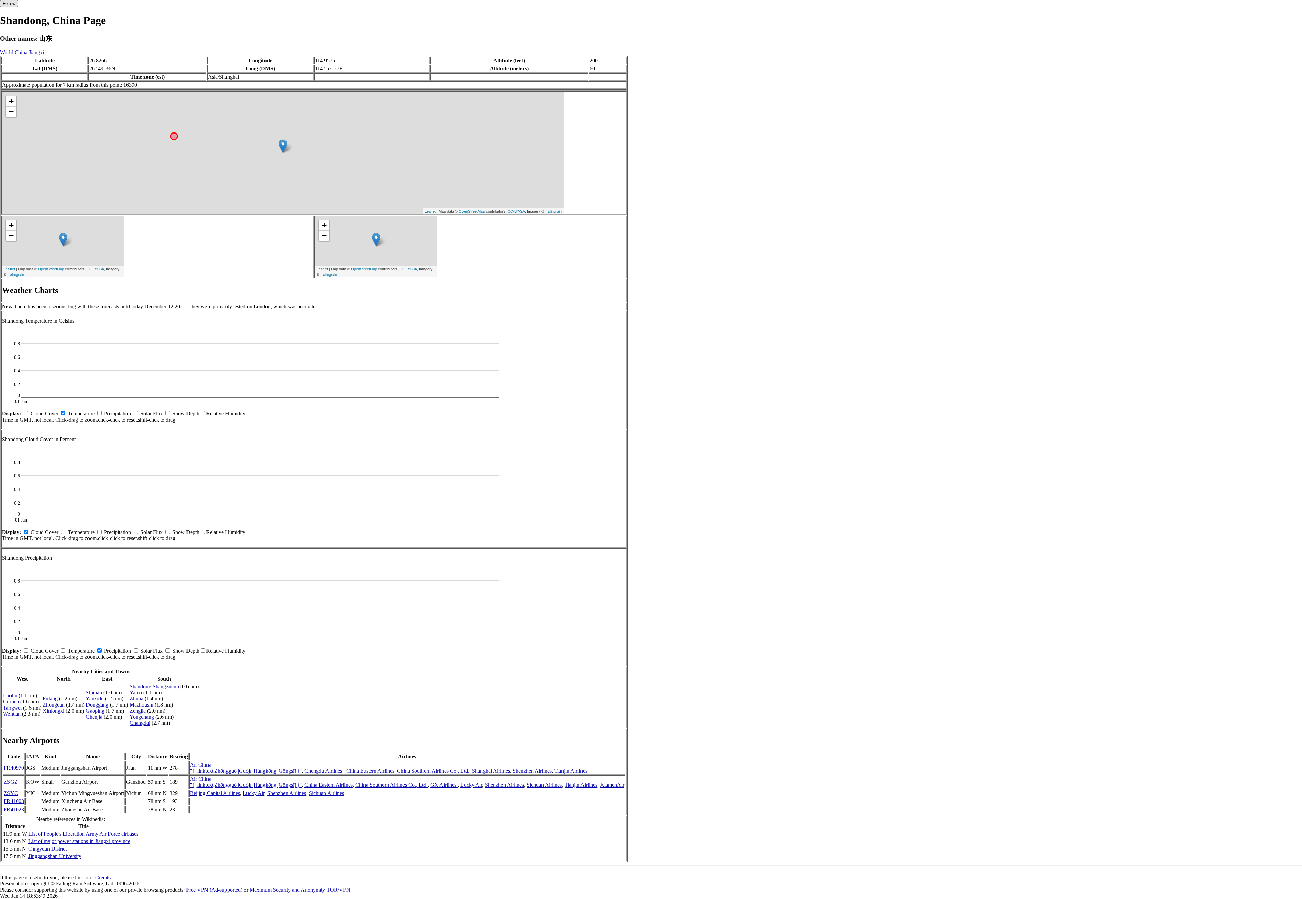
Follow (9, 3)
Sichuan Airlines (544, 785)
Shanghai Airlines (491, 771)
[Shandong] (283, 146)
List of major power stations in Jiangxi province (79, 841)
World (6, 52)
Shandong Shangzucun (154, 686)
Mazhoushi (141, 705)
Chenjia (94, 717)
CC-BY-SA (516, 211)
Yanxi (136, 692)
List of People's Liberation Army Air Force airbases (83, 834)
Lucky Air (471, 785)
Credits (103, 877)
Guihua (11, 701)
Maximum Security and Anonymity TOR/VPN (300, 890)
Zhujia (136, 698)
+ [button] (11, 101)
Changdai (140, 723)
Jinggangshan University (54, 856)
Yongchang (142, 717)
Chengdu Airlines (323, 771)
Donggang (97, 705)
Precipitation (117, 413)
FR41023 (14, 809)
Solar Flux (151, 413)
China (21, 52)
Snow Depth (185, 413)
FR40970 (14, 768)
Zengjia (138, 711)
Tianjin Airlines (570, 771)
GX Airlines (444, 785)
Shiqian (94, 692)
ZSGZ (11, 782)
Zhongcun (54, 705)
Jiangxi (36, 52)
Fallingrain (553, 211)
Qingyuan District (47, 849)
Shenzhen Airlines (532, 771)
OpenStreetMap (472, 211)
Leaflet (430, 211)
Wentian (12, 714)
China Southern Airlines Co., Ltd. (433, 771)
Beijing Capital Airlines (215, 793)
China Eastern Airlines (370, 771)
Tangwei (12, 708)
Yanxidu (95, 698)
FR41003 (14, 801)
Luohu (10, 695)
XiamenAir (612, 785)
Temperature (81, 413)
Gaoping (95, 711)
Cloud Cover (44, 413)
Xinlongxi (53, 711)
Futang (50, 698)
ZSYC (11, 793)
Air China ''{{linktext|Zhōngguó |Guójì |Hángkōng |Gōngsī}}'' (246, 768)
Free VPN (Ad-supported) (214, 890)
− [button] (11, 111)
